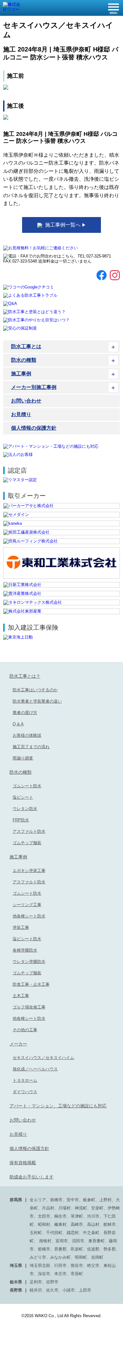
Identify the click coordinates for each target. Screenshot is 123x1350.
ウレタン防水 (25, 808)
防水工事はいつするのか (35, 689)
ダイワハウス (25, 1091)
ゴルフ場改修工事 (29, 1007)
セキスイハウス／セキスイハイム (43, 1057)
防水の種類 (23, 360)
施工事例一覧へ (65, 224)
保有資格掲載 (22, 1162)
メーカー (18, 1043)
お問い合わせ (26, 400)
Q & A (18, 724)
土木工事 (21, 995)
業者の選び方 (25, 712)
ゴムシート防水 (27, 786)
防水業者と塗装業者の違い (37, 701)
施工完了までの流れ (31, 746)
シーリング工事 (27, 904)
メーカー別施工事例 (33, 387)
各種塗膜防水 (25, 950)
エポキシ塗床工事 (29, 870)
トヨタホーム (25, 1080)
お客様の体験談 (27, 735)
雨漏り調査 (23, 758)
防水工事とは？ (24, 676)
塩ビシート (23, 797)
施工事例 (21, 373)
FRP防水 (21, 820)
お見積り (21, 414)
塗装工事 (21, 927)
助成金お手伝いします (31, 1176)
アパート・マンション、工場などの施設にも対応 (58, 1105)
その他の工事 (25, 1029)
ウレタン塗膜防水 (29, 961)
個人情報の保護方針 (33, 428)
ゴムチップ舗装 (27, 842)
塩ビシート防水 (27, 938)
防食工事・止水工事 (31, 984)
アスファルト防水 (29, 831)
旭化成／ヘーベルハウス (35, 1069)
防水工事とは (26, 346)
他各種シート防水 (29, 916)
